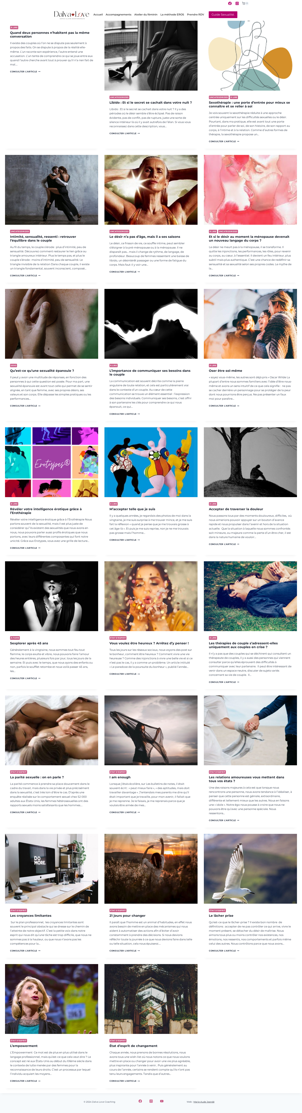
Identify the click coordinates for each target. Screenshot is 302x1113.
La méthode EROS (172, 14)
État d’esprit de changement (133, 1046)
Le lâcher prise (221, 916)
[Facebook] (229, 3)
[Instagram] (237, 3)
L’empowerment (24, 1046)
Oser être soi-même (225, 371)
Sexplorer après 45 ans (29, 643)
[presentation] (151, 56)
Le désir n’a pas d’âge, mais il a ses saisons (144, 237)
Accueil (98, 14)
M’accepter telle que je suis (132, 509)
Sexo (13, 365)
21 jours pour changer (127, 916)
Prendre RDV (195, 14)
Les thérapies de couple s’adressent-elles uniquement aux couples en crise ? (243, 645)
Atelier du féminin (145, 14)
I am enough (120, 777)
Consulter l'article (25, 71)
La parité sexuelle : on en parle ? (37, 777)
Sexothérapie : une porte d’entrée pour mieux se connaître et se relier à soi (249, 104)
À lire (14, 27)
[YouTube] (162, 1101)
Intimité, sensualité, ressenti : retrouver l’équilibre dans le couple (43, 238)
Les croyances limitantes (30, 916)
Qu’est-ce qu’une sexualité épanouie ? (42, 371)
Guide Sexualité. (223, 14)
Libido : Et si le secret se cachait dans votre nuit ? (150, 102)
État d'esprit (118, 638)
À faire (15, 638)
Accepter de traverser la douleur (236, 509)
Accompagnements (118, 14)
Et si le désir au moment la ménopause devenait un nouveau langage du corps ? (249, 238)
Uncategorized (119, 97)
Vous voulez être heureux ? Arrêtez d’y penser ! (149, 643)
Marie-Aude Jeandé (203, 1101)
